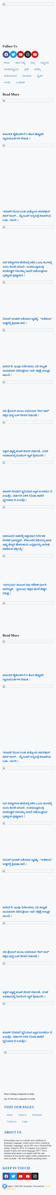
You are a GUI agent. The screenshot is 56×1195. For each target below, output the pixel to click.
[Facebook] (6, 54)
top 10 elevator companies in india (19, 1099)
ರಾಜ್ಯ (33, 62)
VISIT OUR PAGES (19, 1107)
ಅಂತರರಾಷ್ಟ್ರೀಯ (11, 69)
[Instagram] (27, 54)
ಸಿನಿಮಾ (7, 82)
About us (22, 1115)
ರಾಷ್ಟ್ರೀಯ (44, 62)
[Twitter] (13, 54)
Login (25, 1121)
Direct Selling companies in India (19, 1094)
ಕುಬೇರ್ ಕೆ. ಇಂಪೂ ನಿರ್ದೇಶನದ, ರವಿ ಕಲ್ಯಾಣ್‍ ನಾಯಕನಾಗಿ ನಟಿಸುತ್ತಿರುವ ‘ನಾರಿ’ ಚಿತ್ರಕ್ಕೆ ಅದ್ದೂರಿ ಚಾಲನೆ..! (26, 370)
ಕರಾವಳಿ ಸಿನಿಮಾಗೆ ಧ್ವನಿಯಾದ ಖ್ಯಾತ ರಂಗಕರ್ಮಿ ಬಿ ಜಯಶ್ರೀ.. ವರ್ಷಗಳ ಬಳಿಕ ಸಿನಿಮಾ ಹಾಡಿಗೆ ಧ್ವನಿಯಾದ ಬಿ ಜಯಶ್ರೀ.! (27, 495)
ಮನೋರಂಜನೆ (10, 76)
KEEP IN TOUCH (16, 1168)
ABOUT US (12, 1132)
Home (7, 62)
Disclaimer (37, 1115)
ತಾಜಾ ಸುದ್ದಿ (20, 62)
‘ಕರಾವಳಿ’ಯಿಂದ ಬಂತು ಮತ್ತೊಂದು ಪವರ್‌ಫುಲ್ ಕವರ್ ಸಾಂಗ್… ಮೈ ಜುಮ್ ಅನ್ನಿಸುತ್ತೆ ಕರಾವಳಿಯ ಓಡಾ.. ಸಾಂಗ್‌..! (27, 216)
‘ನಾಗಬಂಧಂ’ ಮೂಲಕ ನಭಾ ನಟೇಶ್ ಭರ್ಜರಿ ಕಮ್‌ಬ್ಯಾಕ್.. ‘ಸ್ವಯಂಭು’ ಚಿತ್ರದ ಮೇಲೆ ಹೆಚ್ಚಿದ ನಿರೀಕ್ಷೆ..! (25, 589)
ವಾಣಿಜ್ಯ (37, 69)
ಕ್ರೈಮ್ (40, 76)
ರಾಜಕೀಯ (26, 76)
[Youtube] (20, 54)
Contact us (12, 1121)
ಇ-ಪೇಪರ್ (20, 82)
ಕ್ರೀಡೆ (26, 69)
